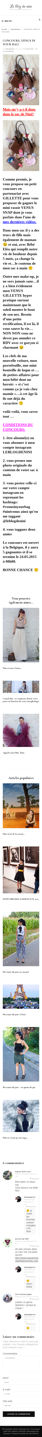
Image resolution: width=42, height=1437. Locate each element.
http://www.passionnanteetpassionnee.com (26, 1259)
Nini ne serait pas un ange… (15, 1137)
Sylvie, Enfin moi (23, 1172)
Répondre (35, 1179)
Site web (7, 1401)
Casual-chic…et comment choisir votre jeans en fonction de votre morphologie (21, 700)
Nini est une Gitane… (12, 668)
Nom (6, 1378)
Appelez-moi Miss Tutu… (14, 752)
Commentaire (10, 1353)
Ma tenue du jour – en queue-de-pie (19, 1087)
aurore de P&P (22, 1239)
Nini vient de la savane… (14, 834)
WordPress (33, 1434)
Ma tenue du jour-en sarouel (16, 972)
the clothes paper (23, 1294)
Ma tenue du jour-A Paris (14, 1014)
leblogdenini (10, 49)
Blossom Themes (10, 1434)
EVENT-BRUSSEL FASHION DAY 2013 (21, 899)
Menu (8, 21)
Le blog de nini (21, 6)
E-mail (7, 1389)
